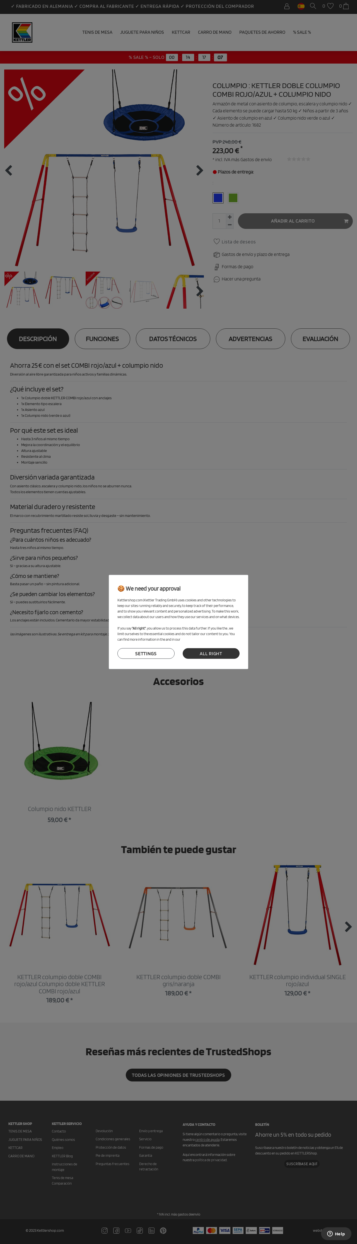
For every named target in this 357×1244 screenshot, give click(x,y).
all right (211, 653)
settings (146, 653)
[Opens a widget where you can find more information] (336, 1234)
